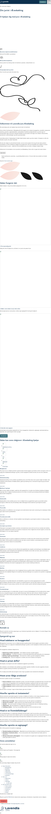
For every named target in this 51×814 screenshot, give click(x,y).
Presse (6, 792)
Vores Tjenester (6, 766)
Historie (7, 790)
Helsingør (7, 781)
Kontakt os (42, 2)
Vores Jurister (8, 786)
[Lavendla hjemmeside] (4, 2)
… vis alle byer (8, 783)
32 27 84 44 (9, 797)
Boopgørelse (8, 767)
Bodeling (7, 769)
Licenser (22, 803)
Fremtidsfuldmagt (9, 774)
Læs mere (3, 153)
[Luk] (0, 813)
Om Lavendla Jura (7, 784)
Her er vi (5, 777)
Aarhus (7, 780)
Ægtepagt (7, 770)
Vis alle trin (4, 436)
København (8, 778)
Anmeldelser (8, 787)
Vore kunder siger (8, 161)
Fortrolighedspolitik (15, 803)
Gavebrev (7, 775)
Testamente (8, 772)
